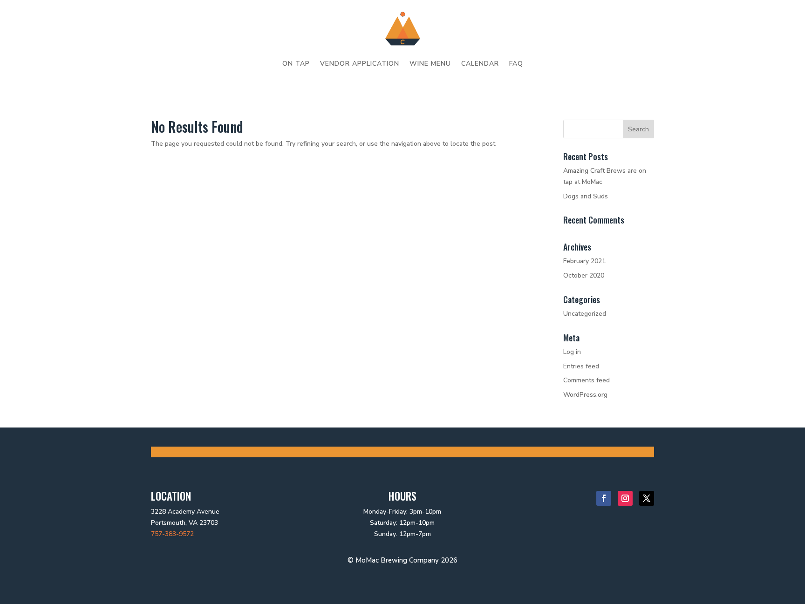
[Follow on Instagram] (625, 498)
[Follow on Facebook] (603, 498)
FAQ (516, 63)
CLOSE (126, 13)
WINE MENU (430, 63)
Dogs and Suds (585, 196)
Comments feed (586, 380)
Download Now (70, 134)
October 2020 (583, 275)
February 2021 (584, 261)
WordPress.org (585, 394)
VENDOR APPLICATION (359, 63)
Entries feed (581, 366)
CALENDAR (480, 63)
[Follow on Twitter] (646, 498)
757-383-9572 (172, 533)
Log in (572, 351)
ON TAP (296, 63)
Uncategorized (584, 313)
